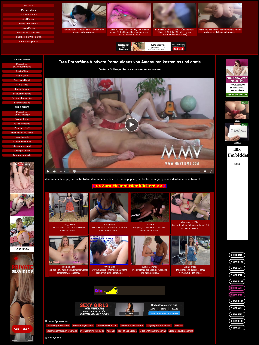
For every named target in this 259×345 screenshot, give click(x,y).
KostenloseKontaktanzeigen (22, 113)
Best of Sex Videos (127, 331)
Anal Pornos (28, 19)
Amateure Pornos (28, 14)
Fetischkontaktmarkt (22, 146)
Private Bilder (22, 76)
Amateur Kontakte (22, 155)
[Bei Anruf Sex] (151, 47)
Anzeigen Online (22, 150)
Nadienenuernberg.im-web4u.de (62, 331)
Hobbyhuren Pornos (28, 23)
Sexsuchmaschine (22, 94)
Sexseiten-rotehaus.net (132, 325)
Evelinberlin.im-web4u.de (92, 331)
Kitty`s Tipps (22, 85)
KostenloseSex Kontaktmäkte (22, 65)
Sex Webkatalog (22, 103)
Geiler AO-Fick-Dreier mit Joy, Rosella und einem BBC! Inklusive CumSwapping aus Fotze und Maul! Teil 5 (129, 32)
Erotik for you (22, 89)
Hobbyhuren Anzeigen (22, 132)
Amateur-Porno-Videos (28, 32)
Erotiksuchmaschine (22, 98)
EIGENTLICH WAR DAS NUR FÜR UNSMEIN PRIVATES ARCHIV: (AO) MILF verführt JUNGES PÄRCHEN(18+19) (174, 32)
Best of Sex (22, 71)
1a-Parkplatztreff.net (107, 325)
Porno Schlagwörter (28, 41)
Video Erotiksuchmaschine (153, 331)
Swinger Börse (22, 119)
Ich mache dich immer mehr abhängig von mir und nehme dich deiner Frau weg (220, 30)
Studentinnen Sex (22, 141)
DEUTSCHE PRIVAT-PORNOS (28, 37)
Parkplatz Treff (22, 128)
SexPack (178, 325)
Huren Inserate (22, 137)
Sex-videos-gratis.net (83, 325)
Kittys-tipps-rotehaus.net (159, 325)
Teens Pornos (29, 28)
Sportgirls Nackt (22, 80)
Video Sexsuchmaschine (181, 331)
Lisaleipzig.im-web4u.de (58, 325)
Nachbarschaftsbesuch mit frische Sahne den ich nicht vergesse (84, 30)
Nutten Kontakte (22, 123)
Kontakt (111, 331)
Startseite (29, 5)
